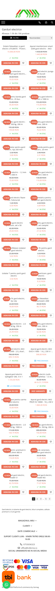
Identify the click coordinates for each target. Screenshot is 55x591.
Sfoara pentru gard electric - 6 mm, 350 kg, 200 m (14, 123)
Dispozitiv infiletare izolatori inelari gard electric (14, 249)
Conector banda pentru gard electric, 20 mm (41, 148)
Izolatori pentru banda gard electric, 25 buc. (14, 97)
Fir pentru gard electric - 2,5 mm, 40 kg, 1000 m (14, 425)
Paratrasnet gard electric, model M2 (41, 476)
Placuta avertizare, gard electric (41, 274)
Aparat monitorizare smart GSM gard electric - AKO (41, 47)
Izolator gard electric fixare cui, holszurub (13, 198)
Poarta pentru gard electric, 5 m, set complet (41, 224)
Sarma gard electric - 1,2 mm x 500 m (13, 173)
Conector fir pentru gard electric (41, 249)
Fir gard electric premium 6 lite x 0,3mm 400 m (13, 451)
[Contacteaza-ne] (40, 22)
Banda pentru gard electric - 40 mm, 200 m (41, 123)
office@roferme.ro (29, 548)
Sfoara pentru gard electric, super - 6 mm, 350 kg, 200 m (41, 425)
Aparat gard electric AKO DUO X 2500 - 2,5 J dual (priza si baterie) (13, 350)
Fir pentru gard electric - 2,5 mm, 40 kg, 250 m (14, 325)
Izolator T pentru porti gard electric (13, 274)
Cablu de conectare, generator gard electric (41, 451)
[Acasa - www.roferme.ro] (27, 13)
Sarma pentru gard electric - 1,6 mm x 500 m (41, 173)
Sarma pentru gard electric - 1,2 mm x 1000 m (41, 97)
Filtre (15, 38)
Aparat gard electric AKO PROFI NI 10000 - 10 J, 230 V (41, 400)
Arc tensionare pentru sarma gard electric (13, 400)
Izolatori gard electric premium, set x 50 (14, 224)
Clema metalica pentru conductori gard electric (41, 198)
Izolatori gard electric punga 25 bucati (41, 72)
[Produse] (3, 23)
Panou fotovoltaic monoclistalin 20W (41, 299)
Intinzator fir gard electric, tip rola (14, 299)
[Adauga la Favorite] (23, 63)
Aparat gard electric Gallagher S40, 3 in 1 (14, 375)
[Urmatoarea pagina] (49, 499)
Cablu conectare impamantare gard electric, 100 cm (13, 72)
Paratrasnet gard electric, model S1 (14, 476)
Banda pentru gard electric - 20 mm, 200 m (41, 325)
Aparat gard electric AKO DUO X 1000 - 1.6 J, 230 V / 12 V (41, 350)
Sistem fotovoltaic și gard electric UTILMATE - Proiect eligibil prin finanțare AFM (13, 47)
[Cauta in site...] (52, 22)
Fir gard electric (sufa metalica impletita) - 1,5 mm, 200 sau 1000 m (41, 375)
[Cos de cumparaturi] (46, 22)
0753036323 (29, 544)
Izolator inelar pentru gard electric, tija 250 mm (13, 148)
